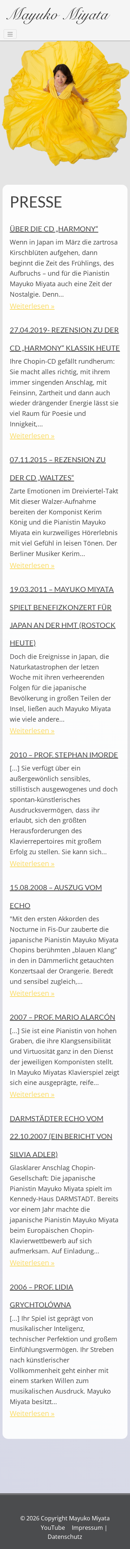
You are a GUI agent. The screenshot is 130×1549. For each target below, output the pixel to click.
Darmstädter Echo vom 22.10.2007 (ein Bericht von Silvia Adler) (61, 1136)
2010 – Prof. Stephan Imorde (64, 754)
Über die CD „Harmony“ (54, 228)
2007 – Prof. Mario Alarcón (62, 1017)
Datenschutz (65, 1537)
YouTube (53, 1528)
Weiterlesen (29, 305)
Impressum (87, 1528)
